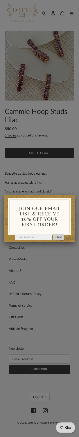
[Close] (75, 195)
